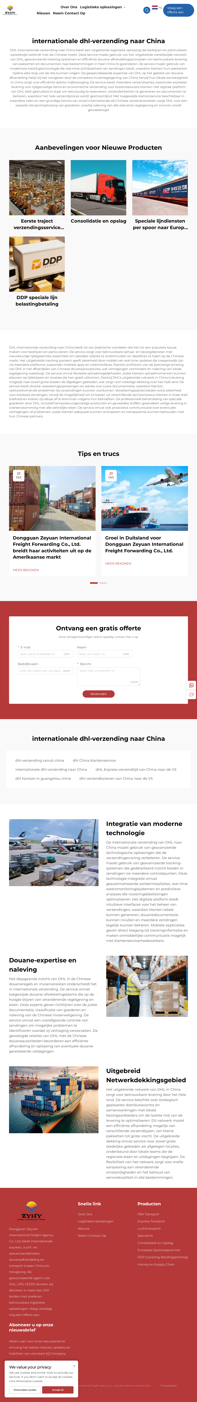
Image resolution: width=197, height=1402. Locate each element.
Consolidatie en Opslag (155, 1243)
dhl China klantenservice (94, 760)
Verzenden (98, 694)
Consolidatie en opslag (98, 221)
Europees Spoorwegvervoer (159, 1250)
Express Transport (151, 1221)
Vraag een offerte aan (175, 10)
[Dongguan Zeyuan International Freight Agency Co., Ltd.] (16, 10)
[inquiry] (191, 694)
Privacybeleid (168, 1385)
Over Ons (69, 7)
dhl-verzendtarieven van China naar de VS (116, 778)
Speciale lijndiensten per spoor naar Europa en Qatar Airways (160, 224)
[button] (94, 583)
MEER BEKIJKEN (26, 570)
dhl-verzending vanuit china (39, 760)
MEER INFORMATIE (37, 187)
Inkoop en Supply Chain (156, 1264)
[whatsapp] (191, 685)
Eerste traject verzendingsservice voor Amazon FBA (37, 224)
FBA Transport (148, 1214)
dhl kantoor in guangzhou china (43, 778)
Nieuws (43, 13)
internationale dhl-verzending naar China (51, 769)
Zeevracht (145, 1236)
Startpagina (47, 7)
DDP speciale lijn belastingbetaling (37, 301)
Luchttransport (149, 1228)
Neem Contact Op (69, 13)
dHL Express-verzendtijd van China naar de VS (136, 769)
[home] (31, 1210)
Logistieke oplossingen (101, 7)
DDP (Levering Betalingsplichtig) (163, 1257)
